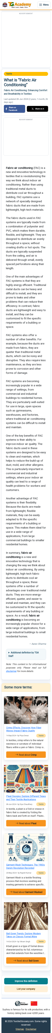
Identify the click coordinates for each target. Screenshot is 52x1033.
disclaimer (11, 671)
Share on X (39, 109)
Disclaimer (31, 1029)
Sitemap (20, 1029)
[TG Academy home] (17, 4)
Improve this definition (26, 981)
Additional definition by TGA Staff (23, 654)
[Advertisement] (26, 41)
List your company (26, 989)
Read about (27, 754)
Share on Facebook (13, 108)
